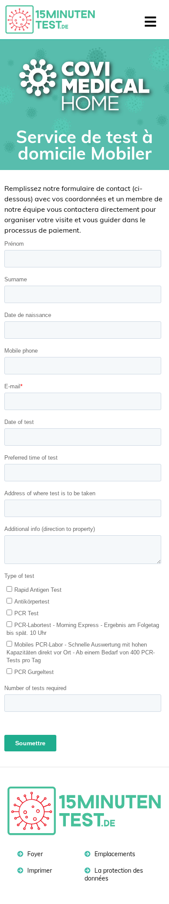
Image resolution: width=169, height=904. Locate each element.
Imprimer (39, 870)
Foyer (34, 854)
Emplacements (114, 854)
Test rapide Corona (54, 19)
